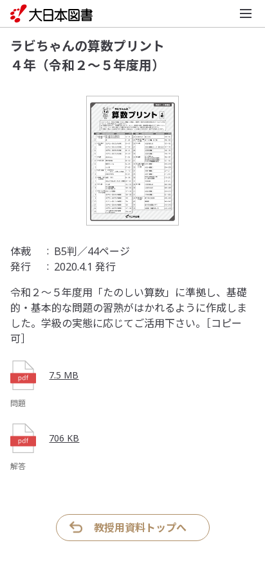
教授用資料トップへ (140, 528)
